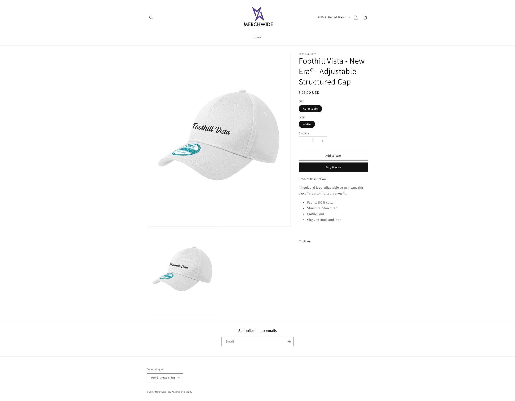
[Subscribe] (289, 341)
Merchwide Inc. (163, 391)
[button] (151, 17)
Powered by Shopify (181, 391)
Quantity (304, 133)
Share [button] (307, 241)
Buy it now (333, 167)
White (307, 124)
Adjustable (310, 108)
